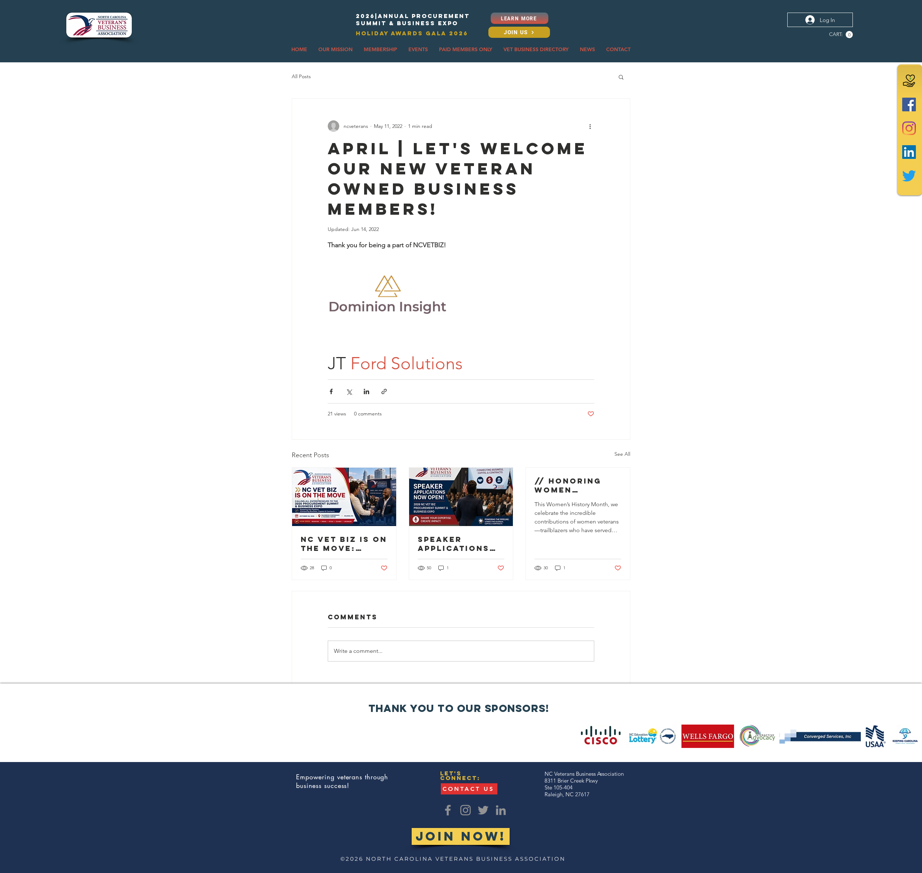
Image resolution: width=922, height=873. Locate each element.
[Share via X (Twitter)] (348, 391)
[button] (849, 34)
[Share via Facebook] (331, 391)
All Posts (301, 76)
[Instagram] (909, 128)
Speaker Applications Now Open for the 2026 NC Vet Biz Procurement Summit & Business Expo (460, 544)
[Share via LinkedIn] (366, 391)
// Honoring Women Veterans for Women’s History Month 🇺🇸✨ (575, 485)
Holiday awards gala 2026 (412, 33)
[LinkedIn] (909, 152)
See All (622, 454)
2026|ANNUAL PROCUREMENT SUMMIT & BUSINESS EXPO (413, 19)
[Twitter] (909, 176)
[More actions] (590, 126)
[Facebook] (909, 104)
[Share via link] (384, 391)
